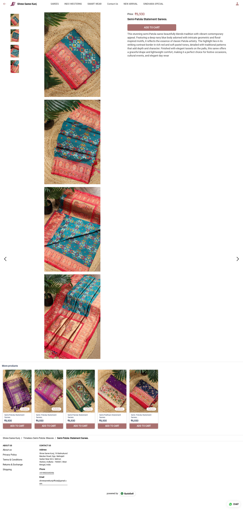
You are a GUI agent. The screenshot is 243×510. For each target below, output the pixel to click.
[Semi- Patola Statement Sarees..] (49, 399)
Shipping (7, 469)
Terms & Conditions (12, 459)
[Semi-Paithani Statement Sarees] (112, 399)
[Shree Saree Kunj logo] (13, 4)
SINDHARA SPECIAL (153, 4)
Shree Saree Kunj (27, 4)
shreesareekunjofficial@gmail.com (53, 482)
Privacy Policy (10, 454)
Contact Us (112, 4)
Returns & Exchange (13, 464)
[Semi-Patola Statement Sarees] (17, 399)
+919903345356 (46, 473)
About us (7, 449)
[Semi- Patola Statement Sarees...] (144, 399)
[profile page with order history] (237, 4)
